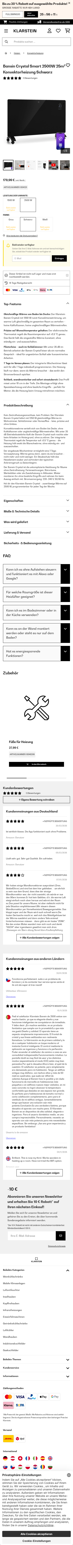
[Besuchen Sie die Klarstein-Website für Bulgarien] (50, 1467)
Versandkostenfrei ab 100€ (56, 22)
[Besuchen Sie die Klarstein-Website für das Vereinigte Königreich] (50, 1458)
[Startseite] (9, 53)
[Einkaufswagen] (67, 31)
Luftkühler (8, 1330)
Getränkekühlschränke (15, 1323)
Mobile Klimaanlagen (14, 1283)
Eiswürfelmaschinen (14, 1316)
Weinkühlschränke (13, 1276)
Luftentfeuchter (11, 1290)
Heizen (17, 53)
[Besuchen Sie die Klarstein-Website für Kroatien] (35, 1467)
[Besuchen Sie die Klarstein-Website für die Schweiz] (20, 1458)
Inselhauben (9, 1296)
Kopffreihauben (11, 1303)
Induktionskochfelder (14, 1343)
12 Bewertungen (30, 78)
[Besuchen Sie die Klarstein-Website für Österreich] (12, 1458)
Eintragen (59, 258)
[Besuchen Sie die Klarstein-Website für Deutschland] (5, 1458)
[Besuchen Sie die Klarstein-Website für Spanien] (42, 1458)
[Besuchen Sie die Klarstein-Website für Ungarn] (20, 1467)
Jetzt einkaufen (31, 14)
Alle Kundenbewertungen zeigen (41, 937)
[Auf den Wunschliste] (68, 65)
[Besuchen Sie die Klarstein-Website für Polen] (27, 1467)
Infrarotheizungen (12, 1310)
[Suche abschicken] (6, 41)
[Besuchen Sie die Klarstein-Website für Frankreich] (27, 1458)
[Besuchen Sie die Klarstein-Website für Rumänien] (42, 1467)
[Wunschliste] (58, 31)
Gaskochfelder (11, 1350)
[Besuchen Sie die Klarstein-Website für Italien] (35, 1458)
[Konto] (49, 30)
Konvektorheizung (35, 53)
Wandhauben (10, 1336)
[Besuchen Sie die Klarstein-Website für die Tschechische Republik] (12, 1467)
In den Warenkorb (38, 764)
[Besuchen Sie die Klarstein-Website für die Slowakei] (5, 1467)
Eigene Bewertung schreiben (37, 799)
